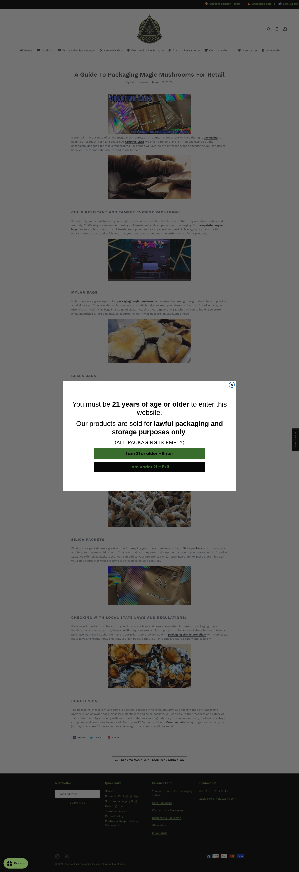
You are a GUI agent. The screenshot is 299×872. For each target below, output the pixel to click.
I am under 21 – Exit (149, 467)
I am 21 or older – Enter (149, 453)
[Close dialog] (232, 385)
